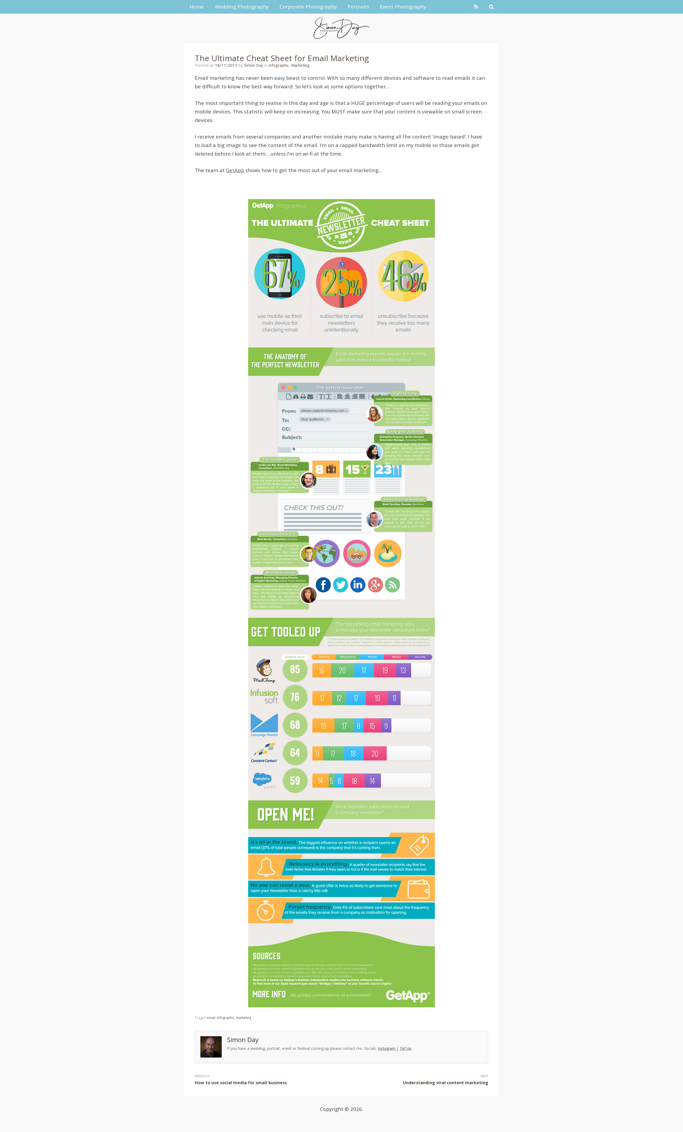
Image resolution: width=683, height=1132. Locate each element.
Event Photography (403, 6)
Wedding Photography (242, 6)
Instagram (387, 1048)
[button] (491, 7)
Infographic (278, 65)
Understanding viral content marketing (445, 1083)
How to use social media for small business (241, 1083)
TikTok (405, 1048)
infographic (225, 1017)
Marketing (300, 65)
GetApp (235, 170)
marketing (243, 1017)
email (211, 1017)
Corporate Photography (308, 6)
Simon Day (253, 65)
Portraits (358, 6)
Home (196, 6)
